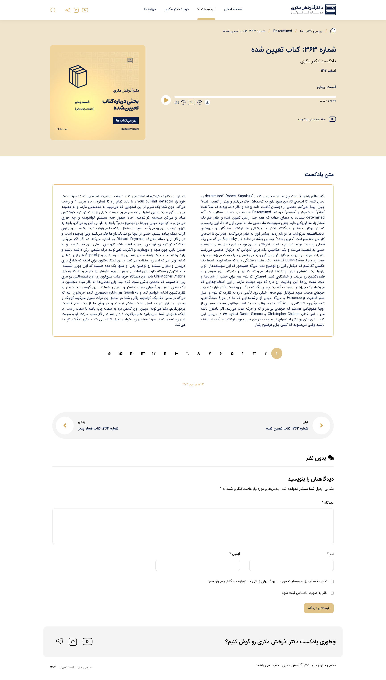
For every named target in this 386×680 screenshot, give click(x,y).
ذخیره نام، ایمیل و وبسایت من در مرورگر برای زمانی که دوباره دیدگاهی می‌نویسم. (267, 581)
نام (330, 554)
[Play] (166, 100)
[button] (317, 119)
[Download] (207, 102)
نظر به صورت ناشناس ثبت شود (305, 593)
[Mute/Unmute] (176, 102)
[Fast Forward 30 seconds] (199, 102)
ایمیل (234, 554)
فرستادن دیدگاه (318, 608)
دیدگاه (328, 502)
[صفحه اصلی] (333, 31)
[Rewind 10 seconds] (183, 102)
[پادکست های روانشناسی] (313, 9)
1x (191, 102)
